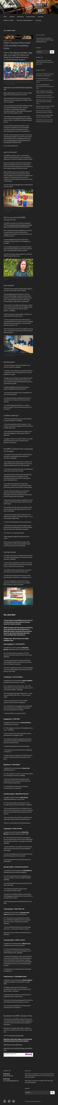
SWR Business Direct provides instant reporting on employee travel (44, 101)
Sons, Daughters (9, 644)
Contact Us (38, 20)
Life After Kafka (9, 794)
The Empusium (8, 909)
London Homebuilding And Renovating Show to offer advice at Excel (45, 86)
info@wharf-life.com (8, 1075)
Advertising (20, 16)
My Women (7, 764)
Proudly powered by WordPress (33, 1101)
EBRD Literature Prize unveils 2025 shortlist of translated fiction (16, 46)
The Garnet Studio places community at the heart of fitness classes (44, 80)
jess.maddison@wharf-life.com (11, 1080)
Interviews (40, 16)
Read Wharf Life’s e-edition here (13, 1044)
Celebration (7, 828)
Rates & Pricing (30, 16)
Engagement (8, 719)
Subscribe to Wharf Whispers (25, 20)
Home (5, 16)
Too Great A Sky (9, 940)
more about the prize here (16, 1035)
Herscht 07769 (8, 867)
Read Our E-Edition (9, 20)
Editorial (12, 16)
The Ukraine (7, 677)
